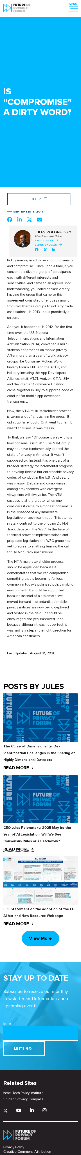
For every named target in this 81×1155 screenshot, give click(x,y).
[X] (5, 1111)
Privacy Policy (13, 1147)
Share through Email (39, 219)
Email (7, 1023)
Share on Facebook (9, 219)
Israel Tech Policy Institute (23, 1093)
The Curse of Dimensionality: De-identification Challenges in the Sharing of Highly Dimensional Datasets (39, 753)
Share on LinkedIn (19, 219)
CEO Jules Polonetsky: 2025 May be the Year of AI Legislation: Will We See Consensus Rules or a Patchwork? (37, 834)
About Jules (44, 240)
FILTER (36, 199)
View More (40, 938)
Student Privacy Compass (23, 1099)
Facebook (36, 250)
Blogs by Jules (46, 245)
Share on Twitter (29, 219)
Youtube (18, 1110)
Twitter (45, 250)
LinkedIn (54, 250)
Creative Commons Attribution (27, 1151)
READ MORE (16, 768)
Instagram (45, 1110)
